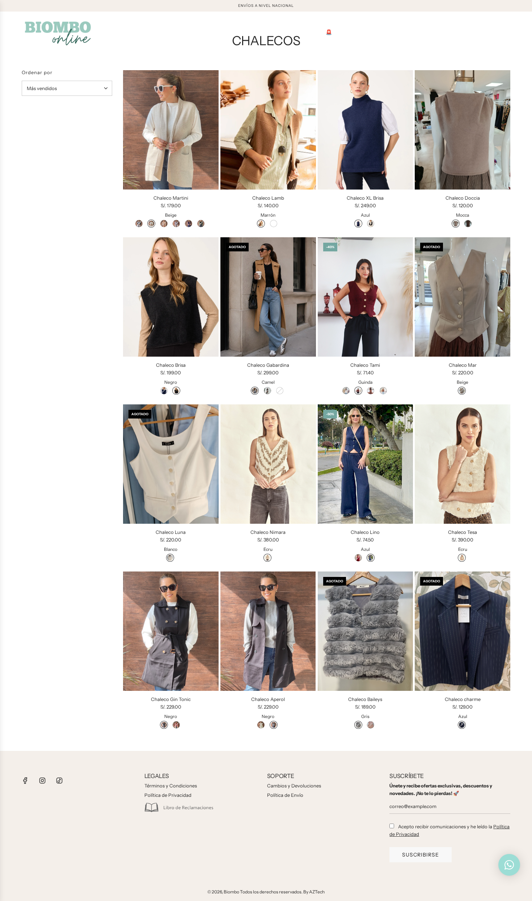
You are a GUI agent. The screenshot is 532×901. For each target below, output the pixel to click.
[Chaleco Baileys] (365, 631)
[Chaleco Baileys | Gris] (358, 724)
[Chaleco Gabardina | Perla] (279, 390)
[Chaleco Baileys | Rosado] (370, 724)
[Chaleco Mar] (462, 297)
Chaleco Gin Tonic (171, 699)
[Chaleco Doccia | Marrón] (468, 223)
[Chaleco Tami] (365, 297)
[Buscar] (475, 33)
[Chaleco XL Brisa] (365, 130)
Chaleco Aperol (268, 699)
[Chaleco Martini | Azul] (188, 223)
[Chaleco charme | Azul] (461, 724)
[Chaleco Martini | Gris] (139, 223)
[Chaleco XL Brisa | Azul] (358, 223)
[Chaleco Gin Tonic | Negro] (164, 724)
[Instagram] (42, 781)
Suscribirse (420, 854)
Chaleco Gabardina (268, 365)
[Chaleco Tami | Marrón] (383, 390)
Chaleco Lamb (268, 198)
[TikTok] (59, 781)
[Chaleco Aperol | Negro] (273, 724)
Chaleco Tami (365, 365)
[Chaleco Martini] (171, 130)
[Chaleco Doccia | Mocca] (455, 223)
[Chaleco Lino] (365, 464)
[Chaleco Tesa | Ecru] (461, 557)
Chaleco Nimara (268, 532)
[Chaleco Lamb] (268, 130)
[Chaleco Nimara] (268, 464)
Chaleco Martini (170, 198)
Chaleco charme (463, 699)
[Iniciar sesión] (491, 33)
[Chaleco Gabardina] (268, 297)
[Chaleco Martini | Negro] (200, 223)
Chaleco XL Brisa (365, 198)
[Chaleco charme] (462, 631)
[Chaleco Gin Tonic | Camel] (176, 724)
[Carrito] (507, 33)
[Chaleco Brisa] (171, 297)
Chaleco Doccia (463, 198)
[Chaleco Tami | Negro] (370, 390)
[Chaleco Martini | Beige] (151, 223)
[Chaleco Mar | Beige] (461, 390)
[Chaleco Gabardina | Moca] (267, 390)
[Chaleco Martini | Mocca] (176, 223)
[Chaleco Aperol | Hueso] (261, 724)
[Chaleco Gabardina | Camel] (254, 390)
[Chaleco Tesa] (462, 464)
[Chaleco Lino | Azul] (370, 557)
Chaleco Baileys (365, 699)
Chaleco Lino (365, 532)
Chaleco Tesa (462, 532)
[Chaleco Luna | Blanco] (170, 557)
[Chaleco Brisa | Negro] (176, 390)
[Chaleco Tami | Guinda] (358, 390)
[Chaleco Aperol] (268, 631)
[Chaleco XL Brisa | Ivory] (370, 223)
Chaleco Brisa (171, 365)
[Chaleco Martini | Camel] (164, 223)
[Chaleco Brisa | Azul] (164, 390)
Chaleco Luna (171, 532)
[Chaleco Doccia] (462, 130)
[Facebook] (25, 781)
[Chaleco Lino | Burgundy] (358, 557)
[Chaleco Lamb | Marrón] (261, 223)
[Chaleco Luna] (171, 464)
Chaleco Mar (463, 365)
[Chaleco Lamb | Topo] (273, 223)
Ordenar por (37, 72)
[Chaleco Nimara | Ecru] (267, 557)
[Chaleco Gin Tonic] (171, 631)
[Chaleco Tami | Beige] (346, 390)
